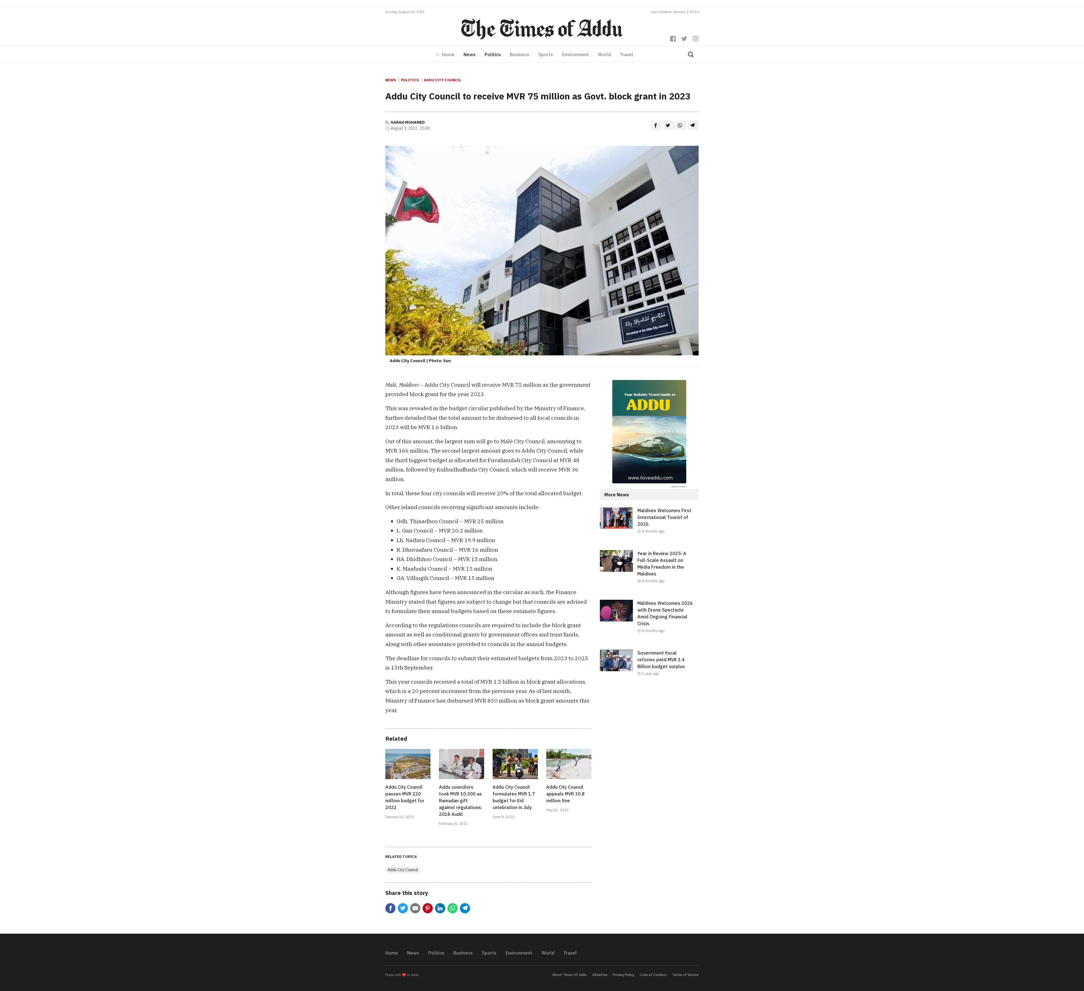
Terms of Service (685, 975)
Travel (626, 54)
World (604, 54)
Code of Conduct (653, 975)
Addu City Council (442, 80)
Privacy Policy (623, 975)
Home (448, 54)
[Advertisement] (649, 738)
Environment (575, 54)
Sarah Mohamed (408, 122)
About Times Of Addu (569, 975)
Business (519, 54)
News (470, 54)
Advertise (599, 975)
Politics (493, 54)
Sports (545, 54)
